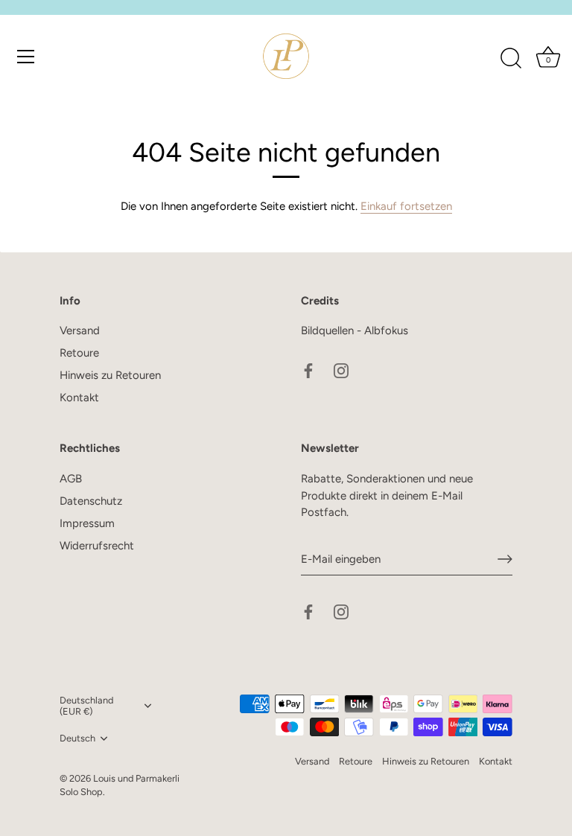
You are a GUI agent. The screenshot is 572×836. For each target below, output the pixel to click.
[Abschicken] (505, 559)
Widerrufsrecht (97, 545)
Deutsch (77, 738)
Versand (80, 330)
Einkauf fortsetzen (406, 206)
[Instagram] (341, 370)
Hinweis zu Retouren (110, 375)
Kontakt (79, 397)
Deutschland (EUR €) (86, 706)
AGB (71, 478)
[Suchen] (511, 58)
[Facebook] (308, 370)
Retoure (79, 353)
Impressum (87, 523)
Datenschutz (91, 501)
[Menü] (26, 56)
